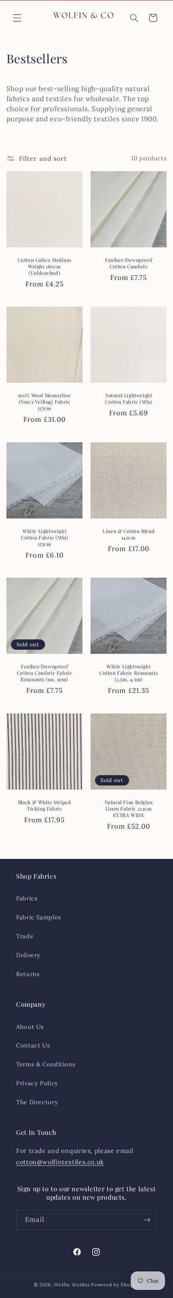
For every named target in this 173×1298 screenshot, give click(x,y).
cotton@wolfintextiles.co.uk (60, 1162)
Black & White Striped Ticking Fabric (44, 805)
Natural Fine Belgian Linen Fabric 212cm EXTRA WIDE (129, 808)
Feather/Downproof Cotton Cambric (128, 263)
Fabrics (26, 898)
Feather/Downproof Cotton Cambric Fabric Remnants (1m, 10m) (44, 673)
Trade (24, 936)
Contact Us (33, 1045)
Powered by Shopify (115, 1284)
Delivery (28, 955)
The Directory (37, 1102)
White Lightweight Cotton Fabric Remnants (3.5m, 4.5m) (128, 673)
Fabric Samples (38, 917)
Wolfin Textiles (71, 1284)
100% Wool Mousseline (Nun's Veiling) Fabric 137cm (44, 402)
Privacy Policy (37, 1083)
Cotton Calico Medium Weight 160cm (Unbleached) (44, 266)
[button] (17, 17)
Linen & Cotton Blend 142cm (128, 534)
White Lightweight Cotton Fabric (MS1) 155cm (44, 537)
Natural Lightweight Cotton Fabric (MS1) (128, 399)
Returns (27, 974)
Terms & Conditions (45, 1064)
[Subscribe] (147, 1220)
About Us (30, 1027)
